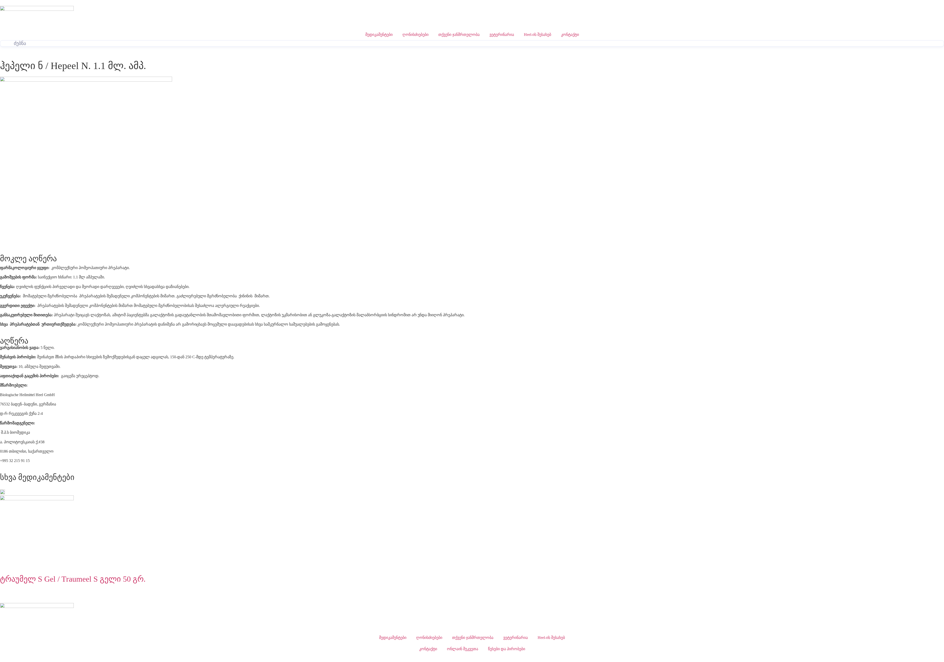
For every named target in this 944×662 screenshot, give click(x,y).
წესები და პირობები (506, 649)
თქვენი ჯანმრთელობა (459, 34)
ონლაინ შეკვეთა (462, 649)
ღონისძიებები (415, 34)
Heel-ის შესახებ (537, 34)
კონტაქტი (570, 34)
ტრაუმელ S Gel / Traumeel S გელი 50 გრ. (73, 579)
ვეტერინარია (501, 34)
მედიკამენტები (379, 34)
